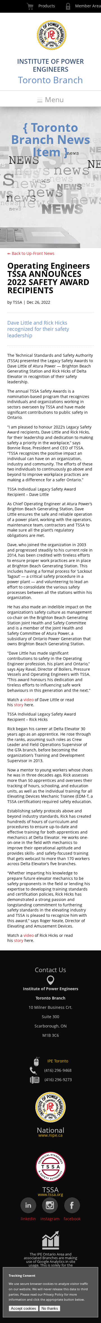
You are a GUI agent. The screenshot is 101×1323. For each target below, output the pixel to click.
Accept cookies (23, 1308)
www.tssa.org (50, 1194)
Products (46, 5)
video (29, 699)
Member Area (88, 5)
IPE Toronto (57, 1061)
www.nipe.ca (50, 1135)
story (18, 704)
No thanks (50, 1308)
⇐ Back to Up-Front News (30, 253)
